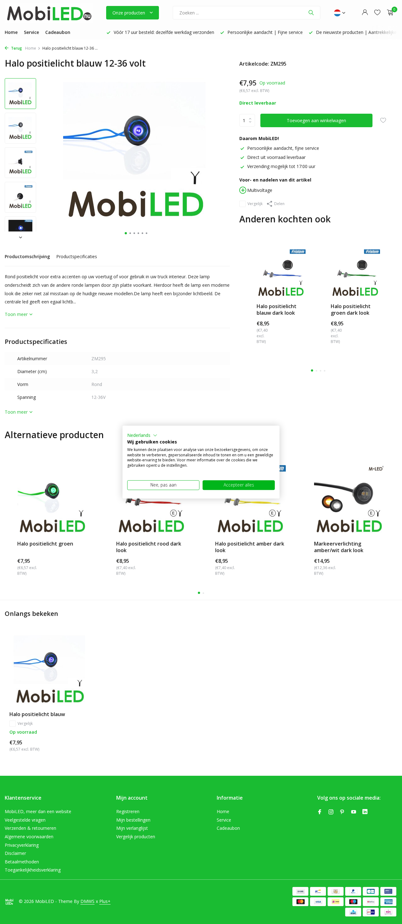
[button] (142, 435)
